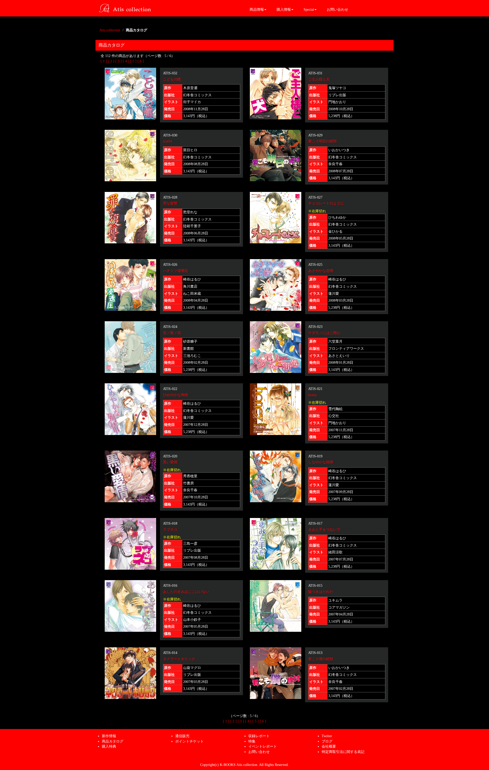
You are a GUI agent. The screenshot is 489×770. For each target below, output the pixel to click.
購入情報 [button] (284, 9)
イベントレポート (262, 746)
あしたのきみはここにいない (186, 592)
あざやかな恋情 (320, 271)
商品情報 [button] (257, 9)
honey (312, 395)
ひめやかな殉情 (175, 395)
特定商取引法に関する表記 (343, 752)
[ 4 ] (126, 61)
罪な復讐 (170, 203)
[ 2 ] (111, 61)
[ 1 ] (104, 61)
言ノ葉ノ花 (172, 333)
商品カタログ (112, 741)
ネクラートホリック (179, 659)
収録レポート (259, 736)
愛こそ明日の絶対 (322, 141)
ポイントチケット (189, 741)
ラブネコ (170, 529)
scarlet (167, 141)
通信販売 (182, 736)
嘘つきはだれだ (320, 592)
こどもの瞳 (172, 79)
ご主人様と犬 (319, 79)
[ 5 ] (133, 61)
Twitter (327, 736)
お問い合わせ (337, 9)
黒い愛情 (170, 462)
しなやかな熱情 (320, 462)
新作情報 (109, 736)
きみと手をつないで (324, 529)
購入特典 (109, 746)
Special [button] (309, 9)
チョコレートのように (326, 203)
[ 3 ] (118, 61)
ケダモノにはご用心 (324, 333)
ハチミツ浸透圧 (175, 271)
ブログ (327, 741)
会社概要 (329, 746)
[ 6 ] (141, 61)
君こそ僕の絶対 (320, 659)
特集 (251, 741)
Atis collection (109, 30)
